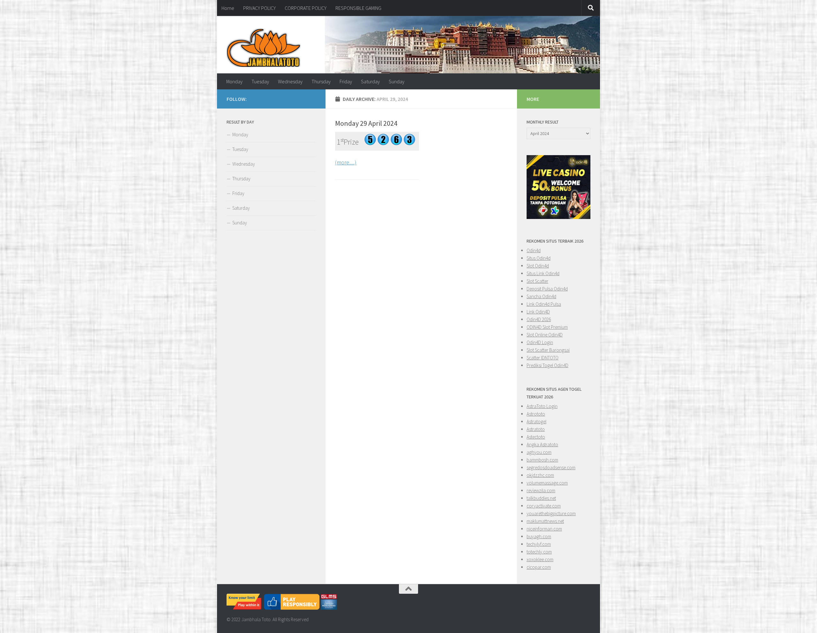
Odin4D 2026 (539, 319)
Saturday (370, 81)
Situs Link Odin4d (543, 273)
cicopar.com (539, 567)
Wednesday (290, 81)
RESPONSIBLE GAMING (358, 8)
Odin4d (534, 250)
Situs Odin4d (539, 258)
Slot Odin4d (538, 266)
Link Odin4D (538, 312)
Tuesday (260, 81)
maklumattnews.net (545, 521)
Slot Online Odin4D (545, 335)
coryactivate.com (544, 506)
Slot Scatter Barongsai (548, 350)
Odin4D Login (540, 342)
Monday (234, 81)
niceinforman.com (544, 529)
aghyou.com (539, 452)
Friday (346, 81)
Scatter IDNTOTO (542, 358)
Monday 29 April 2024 (366, 123)
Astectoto (536, 437)
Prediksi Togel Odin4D (547, 365)
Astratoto (536, 429)
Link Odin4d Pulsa (544, 304)
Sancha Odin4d (541, 296)
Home (227, 8)
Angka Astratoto (542, 444)
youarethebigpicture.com (551, 513)
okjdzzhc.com (540, 475)
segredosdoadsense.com (551, 467)
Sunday (396, 81)
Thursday (321, 81)
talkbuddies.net (541, 498)
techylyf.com (539, 544)
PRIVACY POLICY (259, 8)
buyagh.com (539, 536)
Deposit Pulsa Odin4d (547, 289)
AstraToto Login (542, 406)
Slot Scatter (537, 281)
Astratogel (536, 421)
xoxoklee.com (540, 559)
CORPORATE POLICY (305, 8)
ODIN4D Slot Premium (547, 327)
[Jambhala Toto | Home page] (263, 48)
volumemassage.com (547, 483)
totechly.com (539, 552)
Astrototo (536, 414)
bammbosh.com (542, 460)
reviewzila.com (541, 490)
